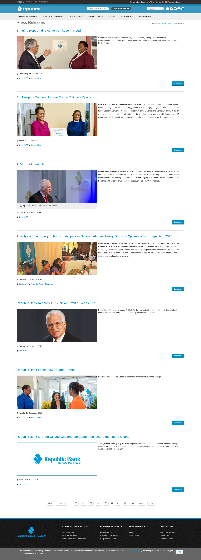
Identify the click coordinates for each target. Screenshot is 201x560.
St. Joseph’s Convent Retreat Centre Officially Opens (54, 97)
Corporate (44, 2)
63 (133, 503)
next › (141, 503)
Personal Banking (107, 532)
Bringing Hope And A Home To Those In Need (49, 30)
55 (76, 503)
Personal (20, 2)
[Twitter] (171, 8)
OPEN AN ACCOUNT (98, 9)
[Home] (29, 9)
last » (151, 503)
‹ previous (61, 503)
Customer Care (166, 539)
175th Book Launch (30, 164)
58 (98, 503)
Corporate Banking (108, 539)
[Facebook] (167, 8)
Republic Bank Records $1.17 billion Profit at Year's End (56, 303)
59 (106, 503)
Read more (177, 83)
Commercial (31, 2)
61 (118, 503)
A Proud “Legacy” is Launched (43, 205)
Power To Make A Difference (41, 284)
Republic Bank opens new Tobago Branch (46, 369)
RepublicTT (23, 78)
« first (50, 503)
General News (36, 78)
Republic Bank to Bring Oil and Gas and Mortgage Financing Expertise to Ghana (73, 436)
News (169, 23)
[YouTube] (175, 8)
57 (91, 503)
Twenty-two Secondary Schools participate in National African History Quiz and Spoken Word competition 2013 (94, 236)
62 (125, 503)
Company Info (135, 2)
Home (164, 23)
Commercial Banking (109, 536)
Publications (134, 536)
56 (83, 503)
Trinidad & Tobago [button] (175, 2)
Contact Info (165, 536)
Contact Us (160, 2)
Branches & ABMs (147, 2)
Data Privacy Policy (131, 551)
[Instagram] (179, 8)
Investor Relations (69, 536)
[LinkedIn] (182, 8)
